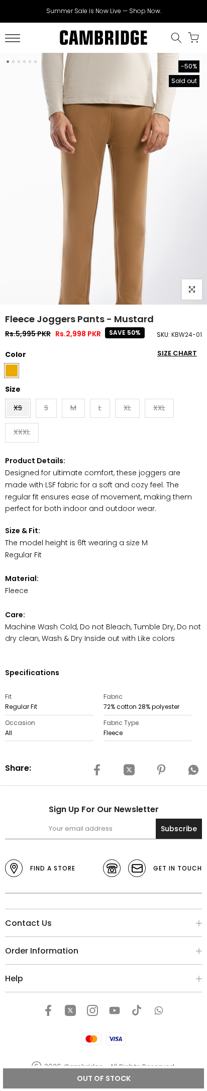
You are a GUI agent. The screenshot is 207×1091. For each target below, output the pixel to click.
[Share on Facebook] (97, 769)
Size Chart (177, 353)
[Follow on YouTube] (114, 1010)
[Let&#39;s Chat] (158, 1010)
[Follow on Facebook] (48, 1010)
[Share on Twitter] (129, 769)
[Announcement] (103, 11)
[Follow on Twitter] (70, 1010)
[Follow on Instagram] (92, 1010)
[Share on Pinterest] (161, 769)
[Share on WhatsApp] (193, 769)
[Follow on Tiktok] (136, 1010)
